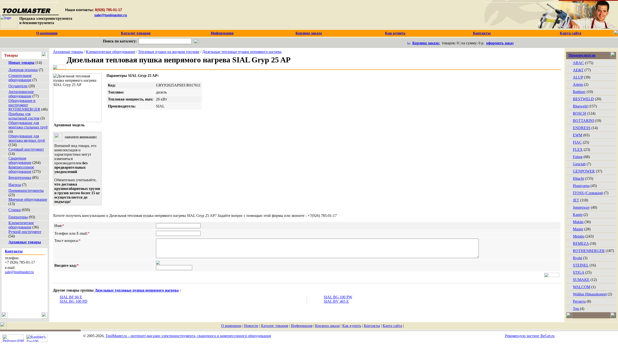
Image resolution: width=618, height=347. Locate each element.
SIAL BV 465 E (336, 301)
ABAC (578, 63)
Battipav (579, 92)
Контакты (372, 326)
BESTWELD (583, 99)
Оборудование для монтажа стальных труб (28, 125)
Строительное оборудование (20, 77)
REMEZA (581, 243)
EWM (577, 135)
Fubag (578, 157)
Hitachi (578, 178)
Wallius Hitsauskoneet (590, 294)
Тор (576, 309)
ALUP (578, 77)
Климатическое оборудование (21, 225)
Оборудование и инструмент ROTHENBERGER (24, 105)
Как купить (351, 326)
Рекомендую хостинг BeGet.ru (530, 336)
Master (578, 229)
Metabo (578, 236)
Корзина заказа (327, 326)
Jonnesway (581, 207)
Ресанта (579, 301)
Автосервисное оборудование (21, 94)
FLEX (578, 149)
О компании (231, 326)
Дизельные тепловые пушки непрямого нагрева (241, 52)
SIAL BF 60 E (71, 297)
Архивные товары (68, 52)
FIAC (577, 142)
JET (576, 200)
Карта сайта (392, 326)
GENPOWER (584, 171)
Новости (251, 326)
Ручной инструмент (24, 232)
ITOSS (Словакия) (588, 193)
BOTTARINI (583, 121)
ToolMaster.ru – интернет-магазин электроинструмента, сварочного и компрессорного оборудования (188, 336)
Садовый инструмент (26, 149)
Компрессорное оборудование (21, 169)
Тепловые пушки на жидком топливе (168, 52)
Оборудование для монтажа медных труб (26, 138)
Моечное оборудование (27, 199)
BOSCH (579, 113)
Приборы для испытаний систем (23, 116)
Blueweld (580, 106)
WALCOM (581, 287)
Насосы (14, 185)
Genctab (579, 164)
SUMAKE (581, 280)
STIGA (578, 272)
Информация (301, 326)
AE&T (578, 70)
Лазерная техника (23, 70)
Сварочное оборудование (19, 160)
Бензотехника (19, 177)
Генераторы (18, 217)
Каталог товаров (274, 326)
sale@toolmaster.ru (110, 15)
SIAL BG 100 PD (73, 301)
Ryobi (577, 258)
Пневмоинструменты (26, 190)
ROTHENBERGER (589, 251)
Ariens (578, 84)
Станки (14, 210)
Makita (578, 222)
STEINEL (581, 265)
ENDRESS (581, 128)
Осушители (18, 86)
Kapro (578, 215)
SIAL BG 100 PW (338, 297)
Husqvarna (581, 186)
